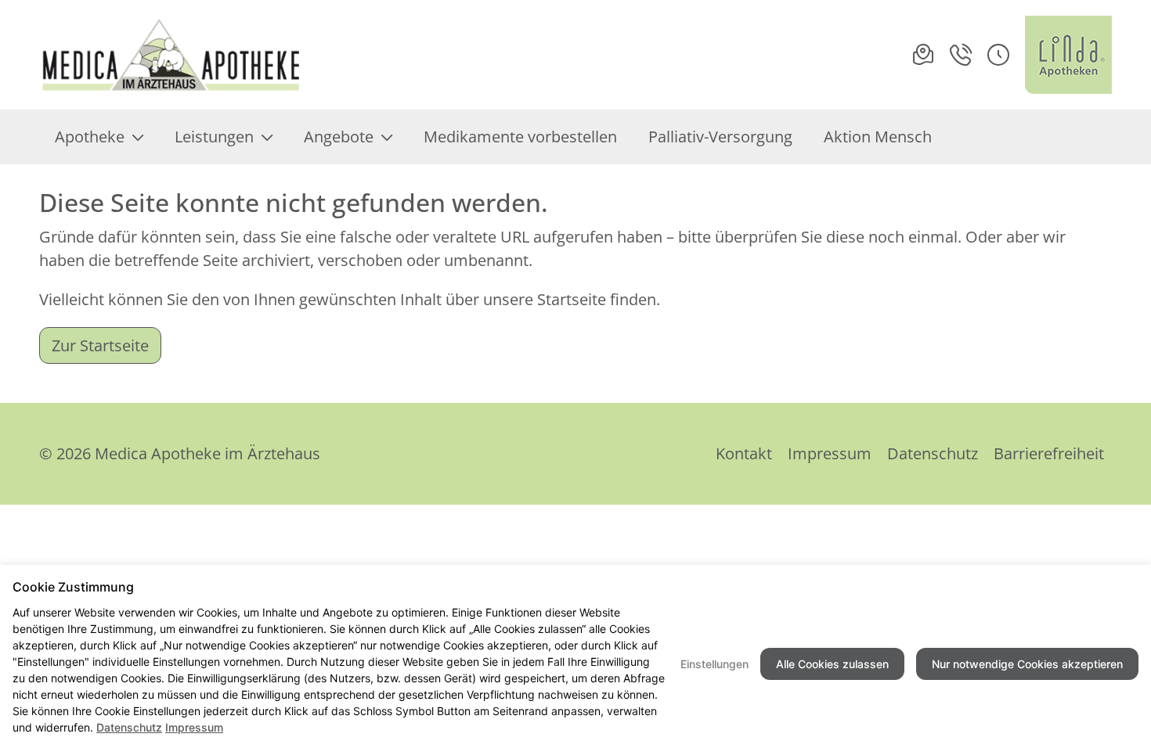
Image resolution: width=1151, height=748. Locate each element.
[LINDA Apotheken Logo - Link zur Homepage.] (1068, 55)
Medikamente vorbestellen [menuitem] (520, 136)
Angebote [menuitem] (338, 136)
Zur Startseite (100, 345)
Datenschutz (932, 453)
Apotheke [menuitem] (89, 136)
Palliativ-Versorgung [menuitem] (720, 136)
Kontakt (744, 453)
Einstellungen (714, 664)
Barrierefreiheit (1049, 453)
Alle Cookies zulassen (832, 664)
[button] (998, 55)
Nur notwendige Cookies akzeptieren (1027, 664)
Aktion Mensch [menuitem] (878, 136)
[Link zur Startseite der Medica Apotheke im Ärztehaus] (171, 55)
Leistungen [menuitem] (214, 136)
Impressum (829, 453)
